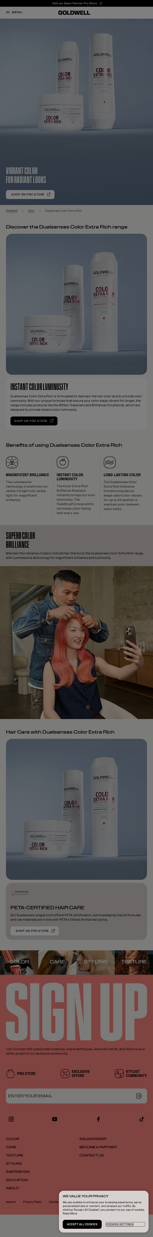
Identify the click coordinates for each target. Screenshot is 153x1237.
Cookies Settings (120, 1224)
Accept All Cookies (82, 1224)
